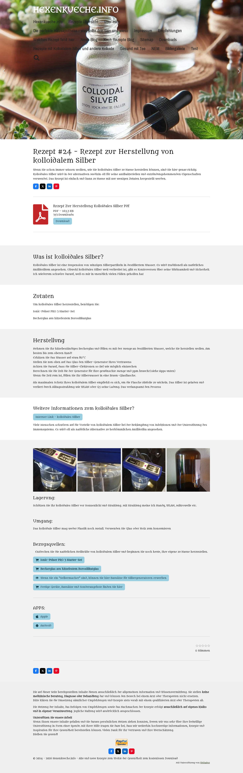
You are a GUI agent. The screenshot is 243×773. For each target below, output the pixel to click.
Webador (205, 763)
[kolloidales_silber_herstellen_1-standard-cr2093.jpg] (54, 470)
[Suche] (36, 58)
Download (62, 221)
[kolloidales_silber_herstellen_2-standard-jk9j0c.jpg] (99, 470)
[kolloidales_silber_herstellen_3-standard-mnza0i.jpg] (144, 470)
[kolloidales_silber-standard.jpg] (188, 470)
